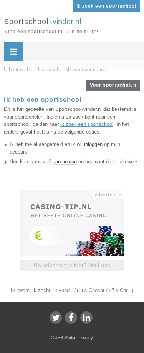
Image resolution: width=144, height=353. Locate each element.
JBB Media (65, 337)
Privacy (86, 337)
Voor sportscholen (113, 85)
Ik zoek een (106, 6)
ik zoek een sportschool (86, 124)
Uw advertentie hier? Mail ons (72, 265)
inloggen (93, 144)
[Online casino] (72, 193)
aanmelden (65, 161)
